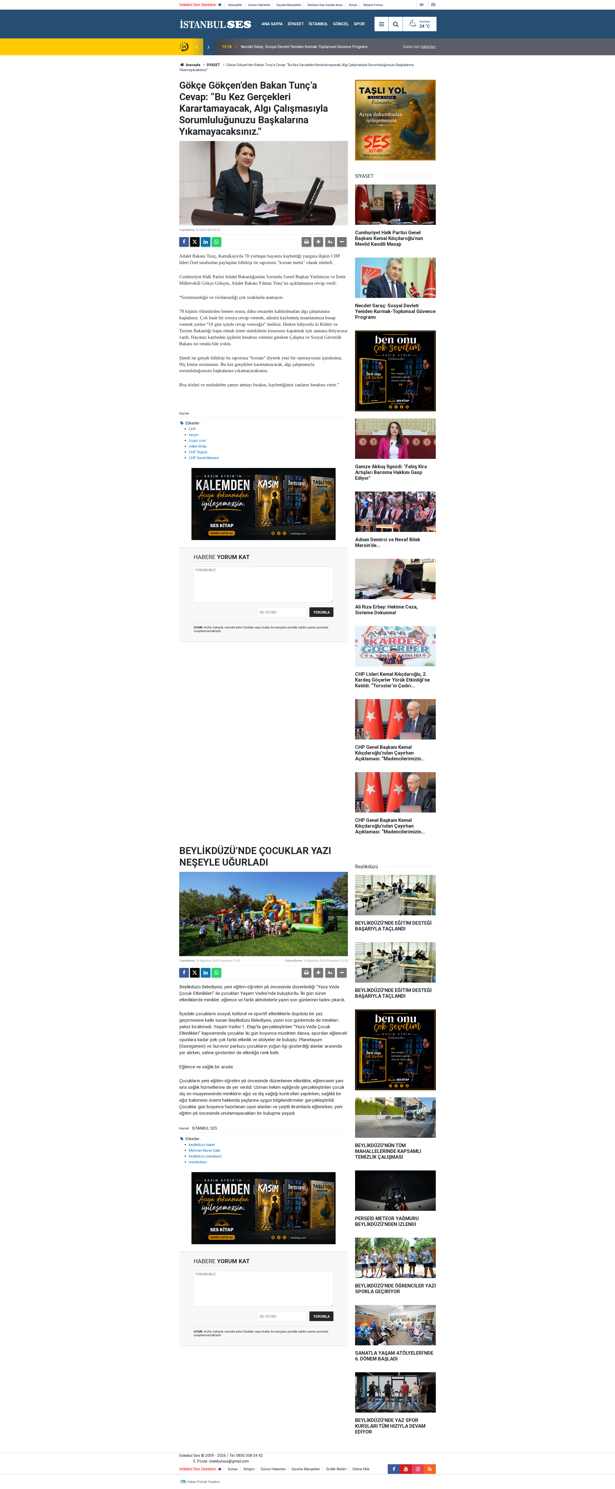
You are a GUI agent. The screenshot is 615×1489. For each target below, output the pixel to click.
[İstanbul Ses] (215, 23)
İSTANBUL (318, 23)
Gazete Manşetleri (288, 5)
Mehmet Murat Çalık (204, 1150)
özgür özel (197, 440)
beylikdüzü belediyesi (205, 1156)
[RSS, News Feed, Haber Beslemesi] (430, 1469)
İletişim (249, 1469)
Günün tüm (419, 46)
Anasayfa (192, 65)
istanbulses (198, 1162)
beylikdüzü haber (202, 1145)
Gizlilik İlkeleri (336, 1469)
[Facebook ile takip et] (394, 1469)
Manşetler (235, 5)
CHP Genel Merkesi (204, 458)
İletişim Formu (373, 5)
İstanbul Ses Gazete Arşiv (325, 5)
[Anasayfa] (219, 5)
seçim (193, 435)
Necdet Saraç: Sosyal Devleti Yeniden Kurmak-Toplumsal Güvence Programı (304, 46)
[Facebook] (184, 242)
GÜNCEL (341, 23)
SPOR (359, 23)
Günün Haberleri (259, 5)
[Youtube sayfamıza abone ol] (406, 1469)
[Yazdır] (306, 242)
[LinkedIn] (205, 242)
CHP (192, 429)
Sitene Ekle (360, 1469)
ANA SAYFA (272, 23)
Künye (353, 5)
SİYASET (296, 23)
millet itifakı (198, 446)
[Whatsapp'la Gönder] (216, 242)
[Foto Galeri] (433, 4)
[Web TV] (421, 4)
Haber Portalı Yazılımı (203, 1482)
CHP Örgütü (198, 452)
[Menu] (381, 24)
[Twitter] (195, 242)
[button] (318, 242)
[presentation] (197, 47)
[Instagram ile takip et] (418, 1469)
